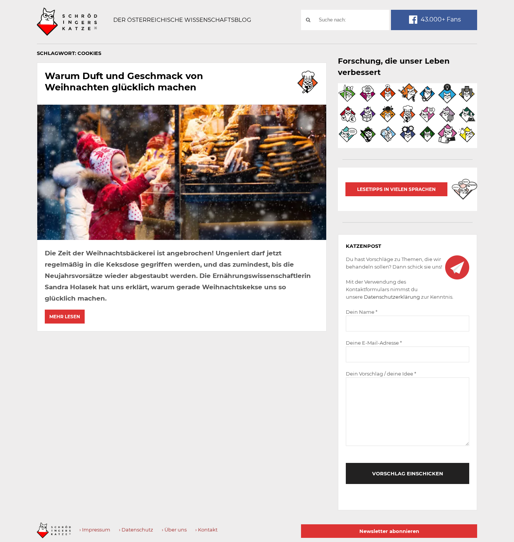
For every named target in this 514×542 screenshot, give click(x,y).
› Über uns (174, 530)
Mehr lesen (64, 316)
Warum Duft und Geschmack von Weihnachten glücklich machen (124, 81)
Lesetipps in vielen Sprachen (396, 189)
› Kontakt (206, 530)
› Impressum (94, 530)
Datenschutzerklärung (392, 297)
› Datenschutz (136, 530)
